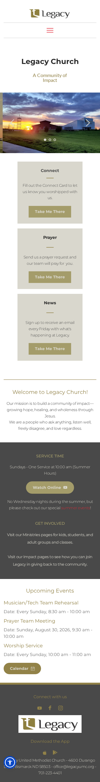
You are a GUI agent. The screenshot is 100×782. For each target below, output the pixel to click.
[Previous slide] (12, 123)
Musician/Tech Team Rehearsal (41, 603)
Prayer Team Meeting (29, 621)
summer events (75, 508)
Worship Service (23, 646)
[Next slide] (88, 123)
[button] (50, 30)
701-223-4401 (50, 773)
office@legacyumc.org (73, 766)
